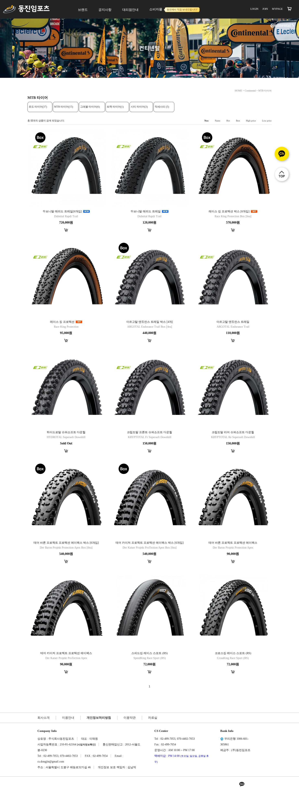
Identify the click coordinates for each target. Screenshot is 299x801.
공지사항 (104, 9)
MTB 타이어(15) (63, 106)
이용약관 (129, 717)
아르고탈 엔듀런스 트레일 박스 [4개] (149, 321)
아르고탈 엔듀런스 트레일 (232, 321)
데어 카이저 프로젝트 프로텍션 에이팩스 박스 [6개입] (150, 542)
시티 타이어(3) (139, 106)
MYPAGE (277, 8)
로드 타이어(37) (38, 106)
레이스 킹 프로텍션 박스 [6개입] (229, 211)
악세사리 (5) (162, 106)
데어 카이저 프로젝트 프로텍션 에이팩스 (66, 653)
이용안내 (68, 717)
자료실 (152, 717)
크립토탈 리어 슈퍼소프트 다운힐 (233, 432)
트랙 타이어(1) (115, 106)
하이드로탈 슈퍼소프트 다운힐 (66, 432)
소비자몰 (173, 9)
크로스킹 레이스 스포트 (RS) (233, 653)
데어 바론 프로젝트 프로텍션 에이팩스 (232, 542)
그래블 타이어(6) (90, 106)
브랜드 (83, 9)
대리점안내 (130, 9)
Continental (250, 90)
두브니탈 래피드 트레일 (146, 211)
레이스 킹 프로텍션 (62, 321)
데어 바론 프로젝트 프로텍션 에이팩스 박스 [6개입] (66, 542)
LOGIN (254, 8)
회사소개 (43, 717)
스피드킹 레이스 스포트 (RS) (149, 653)
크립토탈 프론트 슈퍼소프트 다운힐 (149, 432)
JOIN (265, 8)
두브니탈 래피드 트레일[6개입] (62, 211)
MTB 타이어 (265, 90)
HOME (238, 90)
